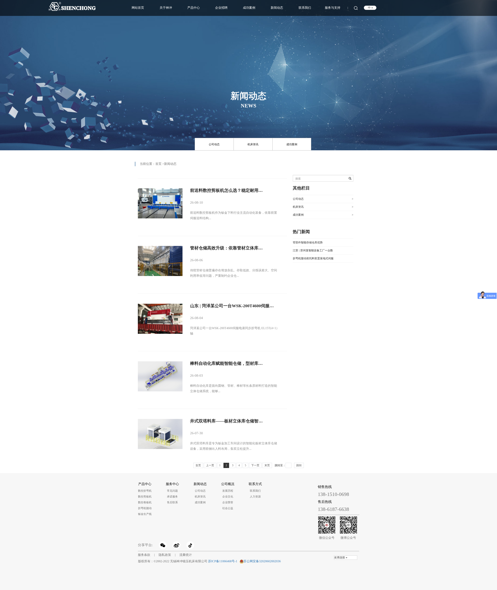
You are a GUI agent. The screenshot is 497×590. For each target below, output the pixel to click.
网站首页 (138, 7)
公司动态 (214, 144)
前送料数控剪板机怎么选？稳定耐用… (226, 190)
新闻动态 (277, 7)
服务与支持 (332, 7)
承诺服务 (172, 496)
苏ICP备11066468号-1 (222, 561)
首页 (158, 163)
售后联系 (172, 502)
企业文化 (227, 496)
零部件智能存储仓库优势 (308, 242)
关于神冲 (166, 7)
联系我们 (305, 7)
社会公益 (227, 508)
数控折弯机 (145, 490)
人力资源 (255, 496)
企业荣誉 (227, 502)
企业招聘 (221, 7)
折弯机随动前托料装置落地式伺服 (313, 258)
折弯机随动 (145, 508)
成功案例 (249, 7)
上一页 (210, 465)
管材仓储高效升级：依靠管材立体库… (226, 248)
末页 (267, 465)
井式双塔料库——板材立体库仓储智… (226, 421)
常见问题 (172, 490)
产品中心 (193, 7)
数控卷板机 (145, 502)
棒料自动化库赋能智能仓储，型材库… (226, 363)
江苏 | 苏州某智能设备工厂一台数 (313, 250)
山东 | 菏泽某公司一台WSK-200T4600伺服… (232, 305)
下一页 (255, 465)
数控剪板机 (145, 496)
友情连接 (340, 557)
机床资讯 (253, 144)
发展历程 (227, 490)
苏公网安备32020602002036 (262, 561)
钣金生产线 (145, 514)
